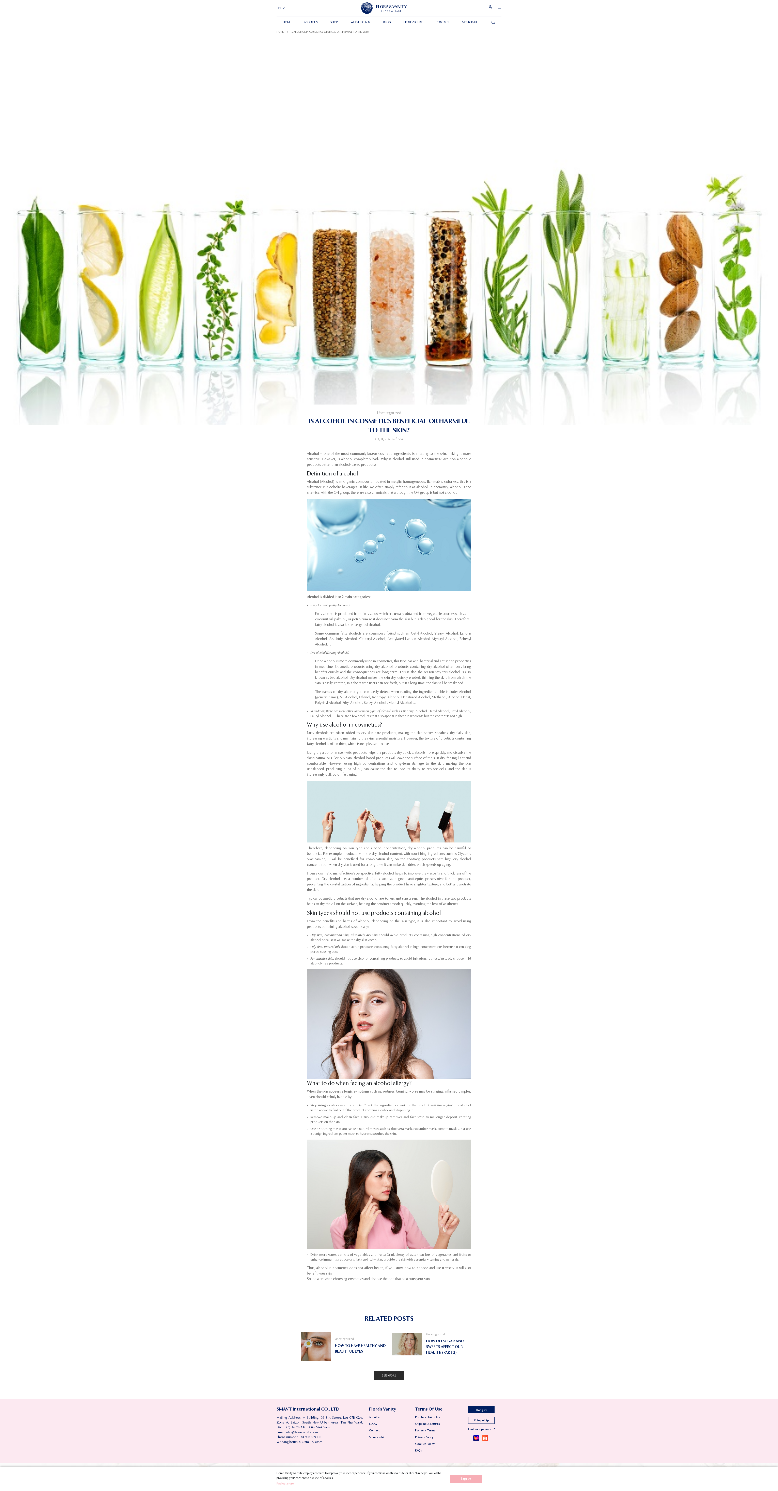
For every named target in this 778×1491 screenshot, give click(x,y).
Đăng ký (481, 1410)
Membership (470, 22)
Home (287, 22)
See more (389, 1375)
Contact (442, 22)
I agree (466, 1478)
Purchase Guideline (428, 1417)
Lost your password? (481, 1429)
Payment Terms (425, 1430)
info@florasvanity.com (301, 1432)
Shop (334, 22)
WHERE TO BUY (361, 22)
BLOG (387, 22)
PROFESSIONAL (413, 22)
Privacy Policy (424, 1437)
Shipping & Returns (427, 1423)
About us (311, 22)
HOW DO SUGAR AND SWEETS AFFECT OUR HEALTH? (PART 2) (445, 1346)
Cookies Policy (425, 1444)
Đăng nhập (481, 1420)
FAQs (418, 1450)
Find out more (285, 1483)
